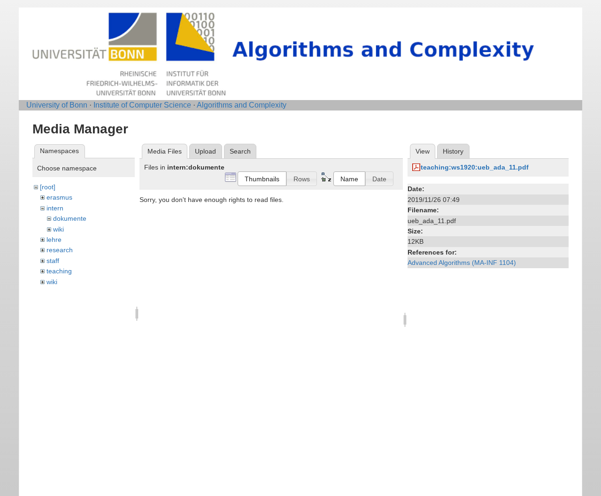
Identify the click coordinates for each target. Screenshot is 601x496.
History (453, 151)
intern (54, 208)
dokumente (69, 218)
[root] (47, 187)
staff (52, 260)
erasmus (59, 197)
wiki (58, 229)
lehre (54, 239)
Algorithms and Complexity (241, 105)
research (59, 250)
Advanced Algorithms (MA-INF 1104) (462, 262)
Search (240, 151)
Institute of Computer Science (142, 105)
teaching (59, 271)
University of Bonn (56, 105)
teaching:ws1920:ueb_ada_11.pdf (475, 167)
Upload (205, 151)
